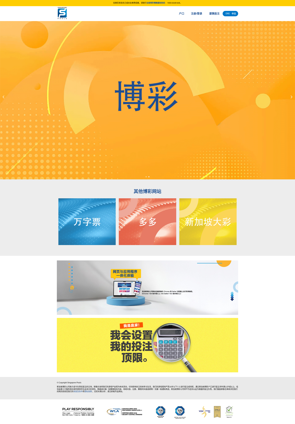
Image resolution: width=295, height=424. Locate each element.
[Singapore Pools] (74, 13)
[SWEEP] (208, 221)
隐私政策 (88, 391)
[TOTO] (147, 221)
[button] (146, 176)
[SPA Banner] (147, 287)
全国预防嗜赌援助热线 (155, 3)
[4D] (87, 221)
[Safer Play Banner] (147, 345)
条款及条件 (78, 391)
